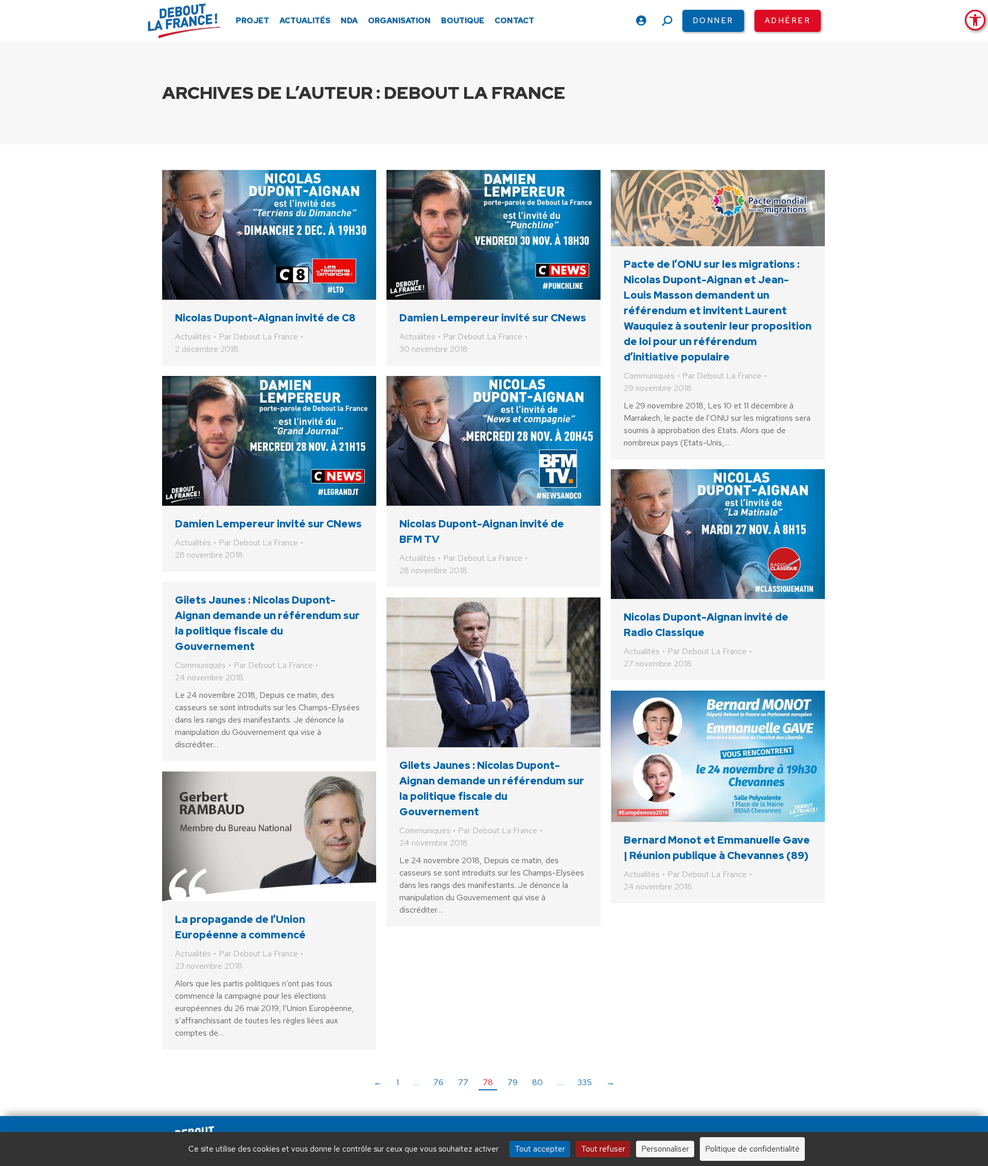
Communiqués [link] (649, 375)
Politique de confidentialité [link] (752, 1148)
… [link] (416, 1082)
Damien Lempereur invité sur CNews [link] (492, 317)
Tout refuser (603, 1148)
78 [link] (488, 1082)
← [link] (378, 1082)
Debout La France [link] (475, 92)
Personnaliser (665, 1148)
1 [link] (397, 1082)
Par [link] (258, 336)
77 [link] (463, 1082)
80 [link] (537, 1082)
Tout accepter (540, 1148)
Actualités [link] (193, 336)
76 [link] (438, 1082)
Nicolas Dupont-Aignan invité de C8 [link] (265, 317)
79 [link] (512, 1082)
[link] (975, 20)
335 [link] (584, 1082)
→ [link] (610, 1082)
